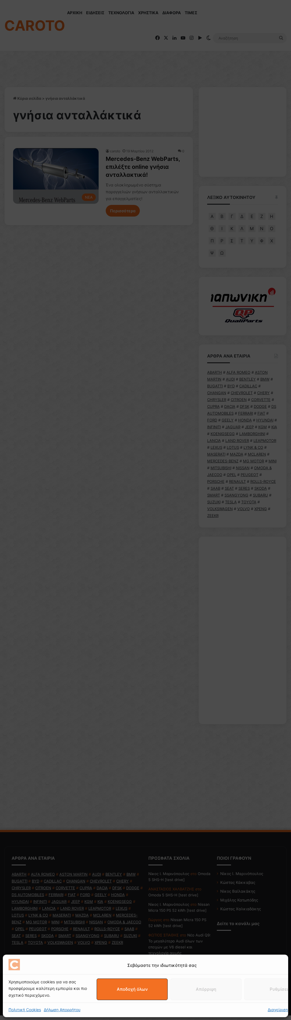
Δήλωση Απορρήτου (62, 1009)
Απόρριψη (206, 989)
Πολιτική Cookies (25, 1009)
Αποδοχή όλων (132, 989)
